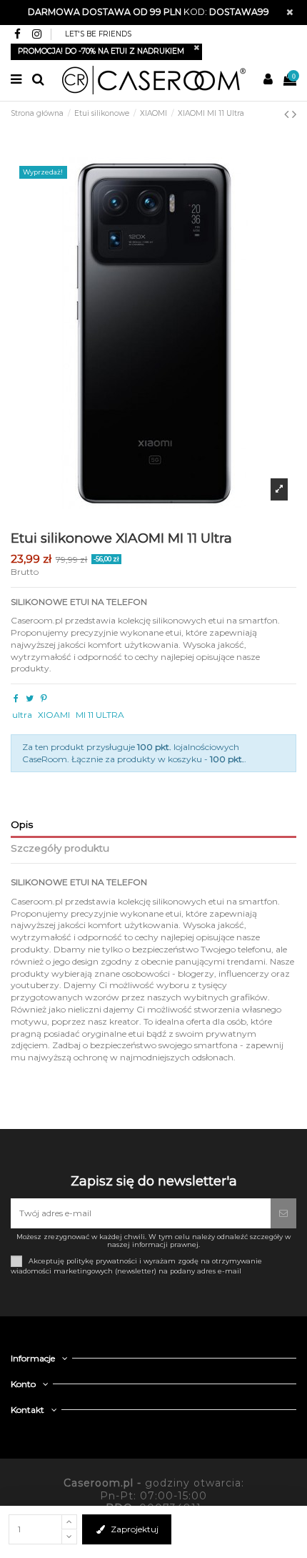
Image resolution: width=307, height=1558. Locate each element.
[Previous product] (288, 114)
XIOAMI (54, 714)
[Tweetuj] (30, 698)
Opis (22, 824)
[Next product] (294, 114)
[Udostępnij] (16, 698)
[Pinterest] (44, 698)
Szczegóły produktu (60, 848)
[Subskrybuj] (283, 1213)
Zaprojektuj (134, 1529)
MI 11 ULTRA (100, 714)
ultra (22, 714)
